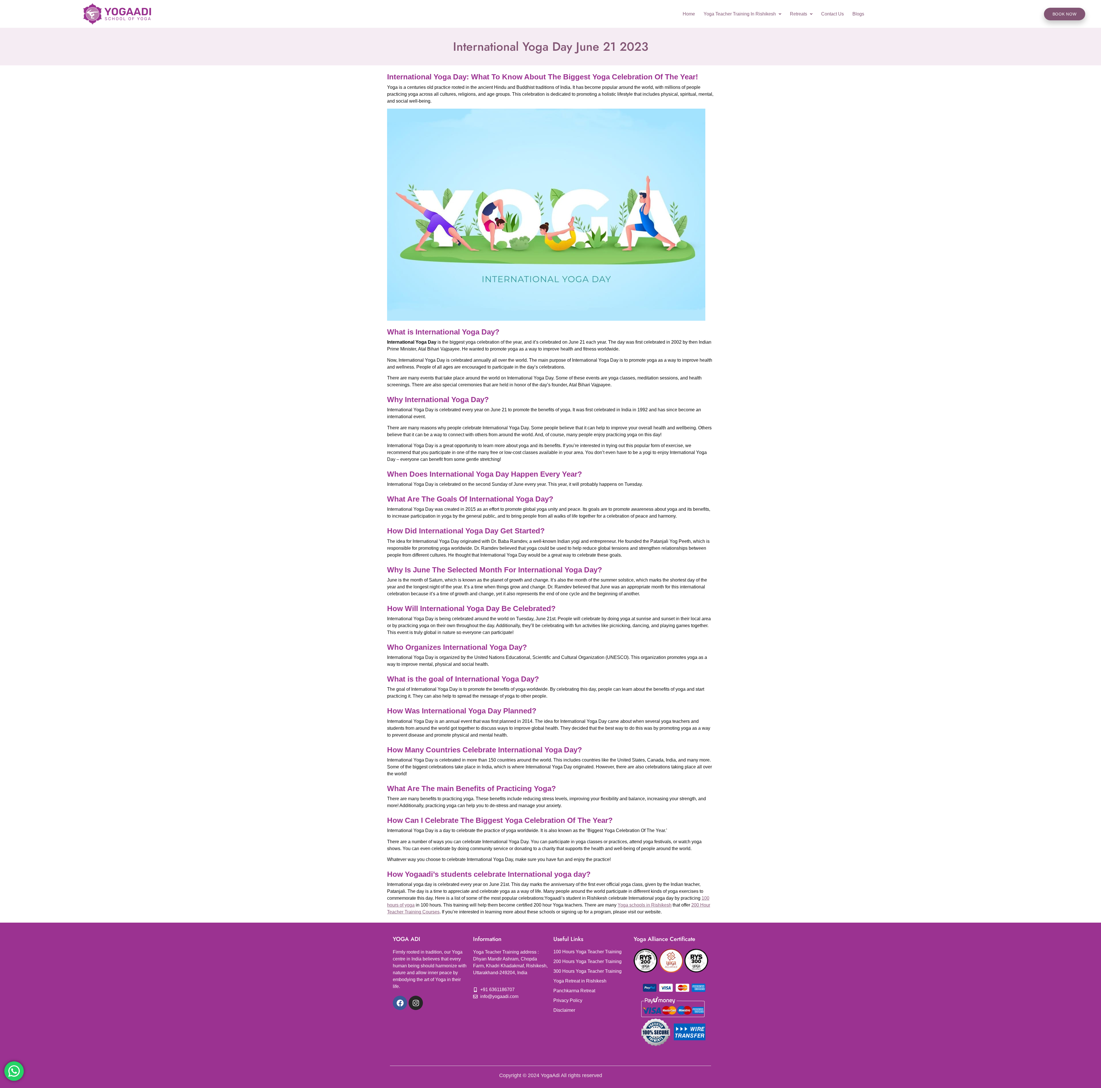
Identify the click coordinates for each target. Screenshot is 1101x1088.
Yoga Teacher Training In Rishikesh (740, 13)
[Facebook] (400, 1003)
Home (689, 13)
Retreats (798, 13)
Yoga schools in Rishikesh (644, 905)
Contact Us (832, 13)
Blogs (858, 13)
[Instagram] (416, 1003)
